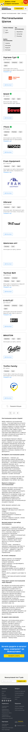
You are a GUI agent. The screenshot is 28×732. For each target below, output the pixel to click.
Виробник (20, 31)
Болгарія (7, 50)
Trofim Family (10, 366)
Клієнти (4, 691)
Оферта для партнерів (7, 727)
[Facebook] (6, 700)
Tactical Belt (9, 273)
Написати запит (19, 708)
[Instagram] (2, 700)
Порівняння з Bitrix (7, 712)
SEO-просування (19, 695)
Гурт (6, 30)
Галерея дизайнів (19, 693)
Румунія (7, 47)
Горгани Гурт (10, 57)
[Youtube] (10, 700)
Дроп (6, 32)
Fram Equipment (11, 161)
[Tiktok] (8, 700)
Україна (7, 43)
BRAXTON (8, 335)
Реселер (19, 36)
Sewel (6, 94)
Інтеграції (17, 697)
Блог (3, 693)
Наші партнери (6, 729)
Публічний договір (19, 710)
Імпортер (19, 34)
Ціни (16, 699)
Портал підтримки (19, 706)
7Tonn (6, 127)
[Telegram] (4, 700)
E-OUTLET (8, 300)
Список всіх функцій (20, 691)
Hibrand (7, 202)
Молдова (8, 45)
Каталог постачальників (9, 13)
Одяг (19, 13)
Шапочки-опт (10, 243)
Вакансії (4, 695)
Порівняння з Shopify (7, 718)
